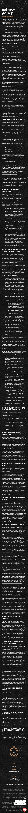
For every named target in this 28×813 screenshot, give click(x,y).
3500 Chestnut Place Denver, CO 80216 (14, 779)
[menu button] (25, 2)
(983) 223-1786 (14, 773)
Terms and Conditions (11, 784)
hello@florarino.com (20, 40)
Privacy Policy (20, 784)
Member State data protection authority (12, 563)
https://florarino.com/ (18, 26)
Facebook (14, 765)
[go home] (2, 2)
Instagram (14, 766)
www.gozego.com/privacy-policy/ (9, 174)
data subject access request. (12, 740)
